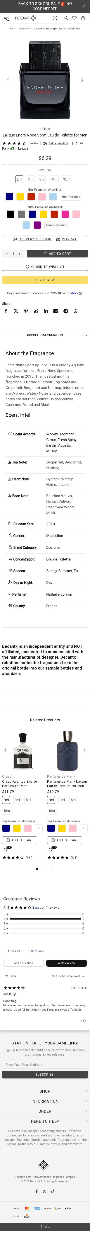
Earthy (51, 445)
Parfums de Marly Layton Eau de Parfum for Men (67, 784)
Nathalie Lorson (59, 594)
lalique (23, 148)
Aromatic (67, 434)
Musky (51, 451)
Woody (52, 434)
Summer (65, 571)
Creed (7, 776)
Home (12, 28)
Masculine (24, 28)
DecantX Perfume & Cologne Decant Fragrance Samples (17, 18)
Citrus (51, 440)
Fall (77, 571)
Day (49, 582)
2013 (50, 524)
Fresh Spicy (67, 440)
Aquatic (64, 445)
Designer (53, 547)
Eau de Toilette (58, 559)
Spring (51, 571)
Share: (6, 304)
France (51, 606)
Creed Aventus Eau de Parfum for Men (19, 784)
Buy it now (45, 280)
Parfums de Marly (61, 776)
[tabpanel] (22, 798)
